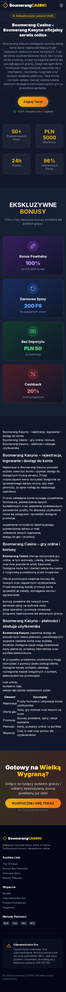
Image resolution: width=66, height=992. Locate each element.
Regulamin (8, 907)
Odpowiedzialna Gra (14, 898)
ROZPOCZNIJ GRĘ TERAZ (33, 803)
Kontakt (7, 893)
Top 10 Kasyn (10, 863)
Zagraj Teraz (33, 101)
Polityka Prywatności (14, 902)
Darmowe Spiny (11, 873)
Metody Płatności (12, 877)
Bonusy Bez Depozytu (15, 868)
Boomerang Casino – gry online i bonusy (29, 440)
